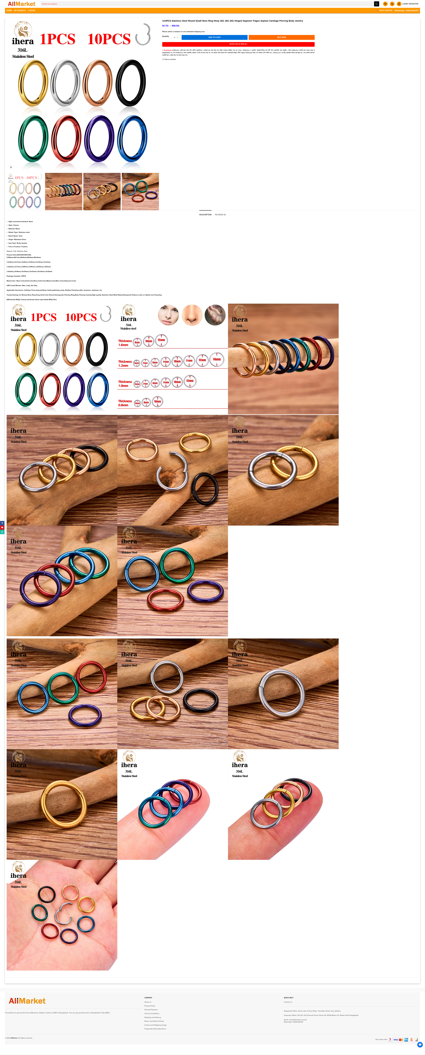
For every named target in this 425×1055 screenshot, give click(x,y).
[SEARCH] (376, 3)
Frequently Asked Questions (155, 1029)
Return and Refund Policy (154, 1021)
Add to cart (214, 37)
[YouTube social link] (2, 527)
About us (147, 1002)
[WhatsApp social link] (2, 532)
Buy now (281, 37)
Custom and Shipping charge (155, 1025)
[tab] (205, 213)
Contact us (288, 1002)
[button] (9, 191)
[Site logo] (21, 4)
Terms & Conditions (151, 1013)
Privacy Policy (149, 1006)
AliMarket (13, 1038)
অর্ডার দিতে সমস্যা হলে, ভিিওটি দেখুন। (238, 44)
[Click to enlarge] (11, 167)
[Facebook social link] (2, 523)
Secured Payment (151, 1010)
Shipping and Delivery (152, 1017)
